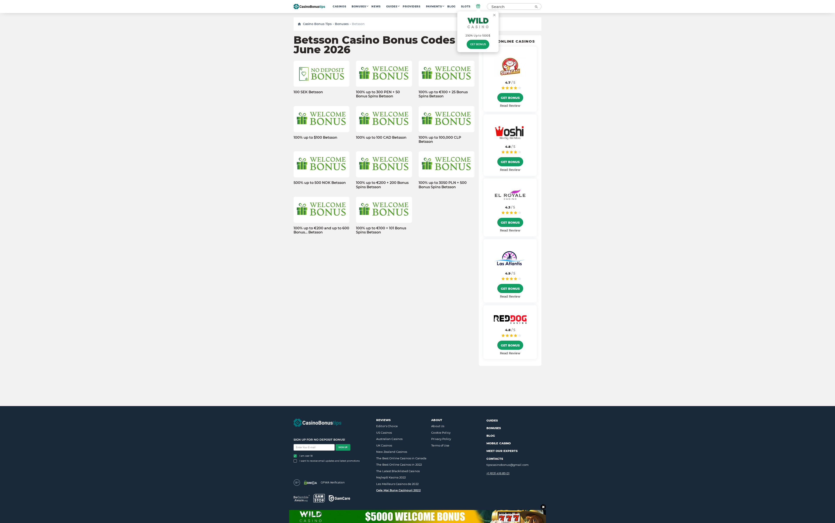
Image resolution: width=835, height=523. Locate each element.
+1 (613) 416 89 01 (497, 473)
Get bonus (478, 44)
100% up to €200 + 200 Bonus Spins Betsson (382, 185)
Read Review (510, 106)
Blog (451, 6)
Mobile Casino (498, 443)
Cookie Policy (441, 432)
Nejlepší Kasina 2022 (391, 477)
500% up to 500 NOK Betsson (320, 183)
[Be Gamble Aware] (302, 498)
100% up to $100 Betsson (315, 137)
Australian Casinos (389, 439)
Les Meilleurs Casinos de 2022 (397, 484)
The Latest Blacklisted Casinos (398, 471)
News (376, 6)
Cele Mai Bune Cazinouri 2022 (398, 490)
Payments (434, 6)
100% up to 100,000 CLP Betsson (440, 139)
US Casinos (384, 432)
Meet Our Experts (502, 451)
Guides (391, 6)
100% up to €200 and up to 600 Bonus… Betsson (321, 230)
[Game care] (339, 498)
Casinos (339, 6)
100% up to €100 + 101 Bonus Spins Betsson (381, 230)
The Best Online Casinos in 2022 (399, 464)
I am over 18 (305, 456)
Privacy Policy (441, 439)
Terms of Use (440, 445)
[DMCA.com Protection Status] (310, 482)
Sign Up (342, 447)
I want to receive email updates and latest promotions (329, 461)
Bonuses (359, 6)
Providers (411, 6)
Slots (466, 6)
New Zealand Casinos (391, 451)
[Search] (536, 6)
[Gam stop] (319, 498)
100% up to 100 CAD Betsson (381, 137)
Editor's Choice (387, 426)
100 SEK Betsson (308, 92)
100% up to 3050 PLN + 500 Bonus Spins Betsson (443, 185)
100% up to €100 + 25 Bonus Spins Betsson (443, 94)
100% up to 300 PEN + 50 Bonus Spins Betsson (378, 94)
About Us (437, 426)
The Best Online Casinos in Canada (401, 458)
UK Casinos (384, 445)
